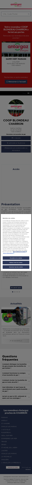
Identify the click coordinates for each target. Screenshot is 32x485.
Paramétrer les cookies (16, 258)
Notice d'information (8, 253)
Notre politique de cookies (19, 251)
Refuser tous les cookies (16, 262)
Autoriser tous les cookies (16, 267)
